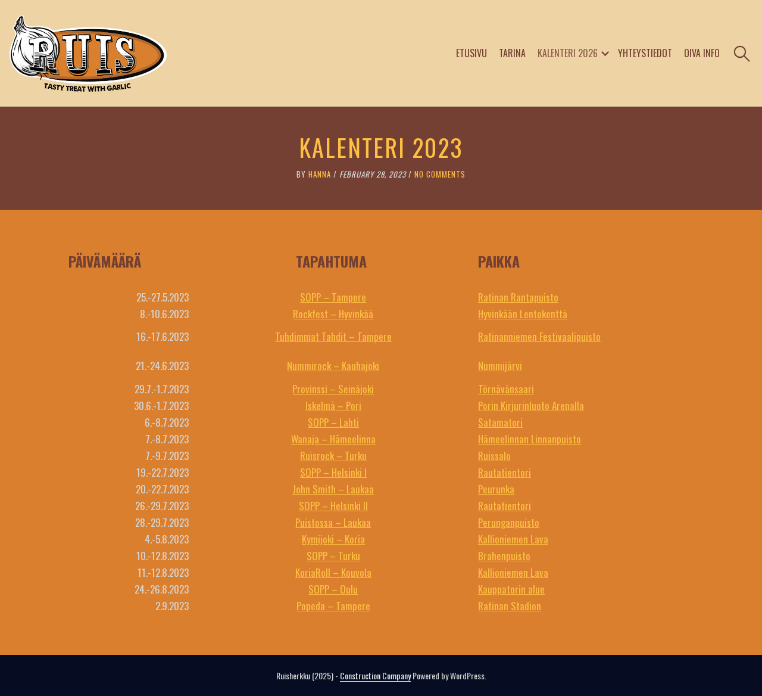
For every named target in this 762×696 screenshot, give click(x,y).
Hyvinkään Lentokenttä (522, 313)
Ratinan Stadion (509, 605)
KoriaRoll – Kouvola (333, 572)
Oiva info (702, 53)
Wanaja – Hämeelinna (333, 438)
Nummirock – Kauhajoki (333, 365)
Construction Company (375, 675)
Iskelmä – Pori (333, 405)
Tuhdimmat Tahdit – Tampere (333, 336)
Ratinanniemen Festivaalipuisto (539, 336)
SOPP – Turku (333, 555)
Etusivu (471, 53)
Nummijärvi (500, 365)
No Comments (440, 174)
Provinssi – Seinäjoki (333, 388)
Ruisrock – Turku (333, 455)
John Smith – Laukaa (333, 488)
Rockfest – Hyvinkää (333, 313)
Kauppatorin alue (511, 589)
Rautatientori (504, 472)
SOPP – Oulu (333, 589)
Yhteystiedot (645, 53)
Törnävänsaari (506, 388)
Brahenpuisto (504, 555)
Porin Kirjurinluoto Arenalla (531, 405)
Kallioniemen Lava (513, 539)
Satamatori (500, 422)
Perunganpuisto (508, 522)
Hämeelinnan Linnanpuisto (529, 438)
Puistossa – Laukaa (333, 522)
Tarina (512, 53)
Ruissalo (494, 455)
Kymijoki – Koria (333, 539)
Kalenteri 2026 (568, 53)
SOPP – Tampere (333, 297)
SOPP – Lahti (333, 422)
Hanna (319, 174)
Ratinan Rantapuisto (518, 297)
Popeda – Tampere (333, 605)
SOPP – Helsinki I (333, 472)
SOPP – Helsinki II (333, 505)
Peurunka (496, 488)
